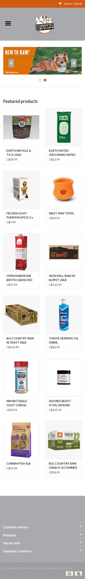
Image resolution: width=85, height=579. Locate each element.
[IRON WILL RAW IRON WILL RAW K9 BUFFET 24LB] (64, 252)
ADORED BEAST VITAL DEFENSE (60, 403)
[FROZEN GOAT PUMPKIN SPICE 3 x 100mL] (21, 190)
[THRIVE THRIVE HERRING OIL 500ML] (64, 315)
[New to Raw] (42, 61)
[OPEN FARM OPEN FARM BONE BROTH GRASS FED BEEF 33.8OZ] (21, 252)
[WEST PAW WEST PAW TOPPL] (64, 190)
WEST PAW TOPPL (61, 213)
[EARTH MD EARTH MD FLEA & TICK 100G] (21, 127)
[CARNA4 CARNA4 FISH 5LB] (21, 440)
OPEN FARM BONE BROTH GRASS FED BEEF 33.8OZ (19, 278)
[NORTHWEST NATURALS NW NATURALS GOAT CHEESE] (21, 377)
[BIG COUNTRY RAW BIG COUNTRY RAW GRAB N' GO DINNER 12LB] (64, 440)
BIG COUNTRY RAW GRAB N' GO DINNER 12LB (63, 466)
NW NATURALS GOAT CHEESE (16, 403)
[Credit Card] (77, 573)
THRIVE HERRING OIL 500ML (64, 340)
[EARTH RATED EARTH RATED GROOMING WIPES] (64, 127)
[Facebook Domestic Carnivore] (39, 508)
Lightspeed (66, 568)
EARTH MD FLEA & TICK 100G (18, 152)
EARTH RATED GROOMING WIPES (62, 152)
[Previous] (11, 63)
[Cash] (68, 573)
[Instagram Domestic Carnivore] (46, 508)
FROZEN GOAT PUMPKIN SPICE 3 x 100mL (19, 215)
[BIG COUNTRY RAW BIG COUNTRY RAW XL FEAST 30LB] (21, 315)
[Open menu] (8, 23)
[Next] (74, 63)
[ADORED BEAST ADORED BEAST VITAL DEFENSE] (64, 377)
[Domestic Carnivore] (51, 23)
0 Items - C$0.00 (73, 3)
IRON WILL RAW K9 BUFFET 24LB (62, 278)
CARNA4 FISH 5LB (18, 463)
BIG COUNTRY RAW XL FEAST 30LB (20, 340)
